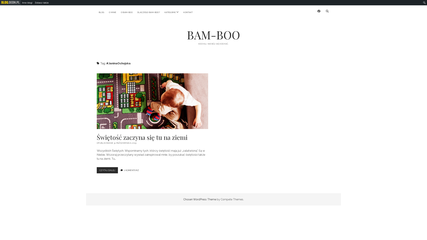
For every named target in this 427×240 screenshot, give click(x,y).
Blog (101, 12)
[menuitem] (10, 2)
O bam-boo (127, 12)
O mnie (112, 12)
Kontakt (188, 12)
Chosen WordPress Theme (199, 199)
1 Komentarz (131, 170)
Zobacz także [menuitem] (42, 2)
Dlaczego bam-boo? (148, 12)
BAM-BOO (213, 34)
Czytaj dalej (108, 171)
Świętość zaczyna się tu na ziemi (152, 101)
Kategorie (170, 12)
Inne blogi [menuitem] (27, 2)
